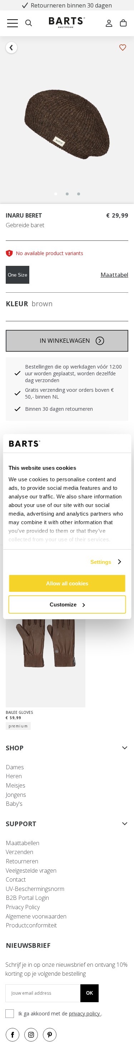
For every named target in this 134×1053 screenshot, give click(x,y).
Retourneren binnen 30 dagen (71, 5)
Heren (14, 776)
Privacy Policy (23, 907)
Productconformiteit (31, 925)
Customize (63, 604)
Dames (15, 767)
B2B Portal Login (27, 898)
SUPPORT (21, 823)
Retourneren (22, 861)
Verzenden (19, 852)
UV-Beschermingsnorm (35, 889)
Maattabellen (22, 843)
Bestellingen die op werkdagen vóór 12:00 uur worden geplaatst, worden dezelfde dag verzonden (73, 373)
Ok (89, 993)
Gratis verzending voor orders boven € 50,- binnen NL (69, 393)
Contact (16, 879)
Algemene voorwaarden (36, 916)
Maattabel (114, 275)
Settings (100, 562)
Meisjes (15, 785)
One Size (17, 275)
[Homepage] (67, 23)
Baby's (14, 804)
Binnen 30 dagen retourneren (59, 408)
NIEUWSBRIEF (28, 945)
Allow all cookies (67, 583)
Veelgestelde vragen (31, 870)
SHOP (15, 748)
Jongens (16, 795)
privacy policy (85, 1013)
